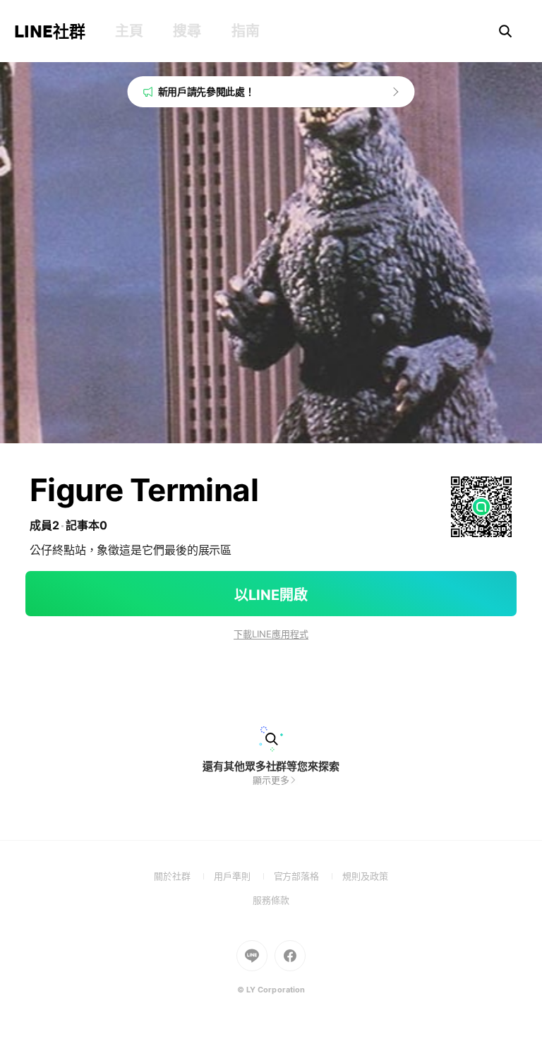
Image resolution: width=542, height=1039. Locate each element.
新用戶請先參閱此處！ (206, 91)
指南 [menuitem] (245, 31)
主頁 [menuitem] (129, 31)
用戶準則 (244, 876)
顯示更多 (271, 780)
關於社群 (184, 876)
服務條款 (271, 900)
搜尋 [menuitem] (186, 31)
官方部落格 (308, 876)
